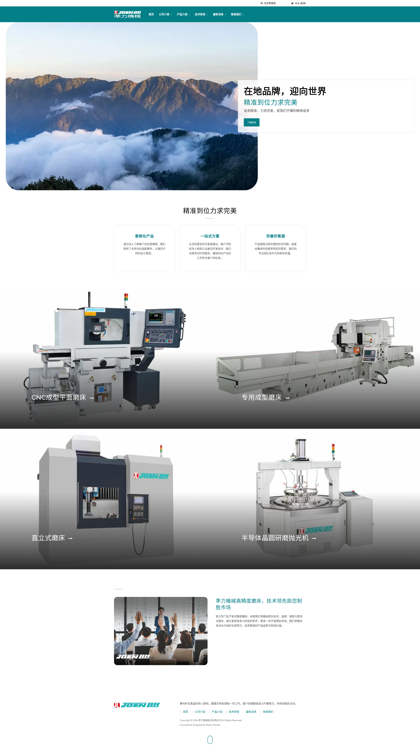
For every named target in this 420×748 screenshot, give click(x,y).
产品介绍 (182, 14)
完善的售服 (275, 236)
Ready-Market (213, 724)
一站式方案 (210, 236)
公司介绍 (164, 14)
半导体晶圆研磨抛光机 (275, 538)
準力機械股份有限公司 (210, 720)
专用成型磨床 (262, 397)
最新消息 (218, 14)
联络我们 (236, 14)
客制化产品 (144, 236)
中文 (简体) (300, 3)
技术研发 (200, 14)
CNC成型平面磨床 (59, 397)
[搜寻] (261, 3)
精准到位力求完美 (210, 211)
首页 (151, 14)
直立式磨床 (48, 538)
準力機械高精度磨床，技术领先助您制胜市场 (259, 604)
